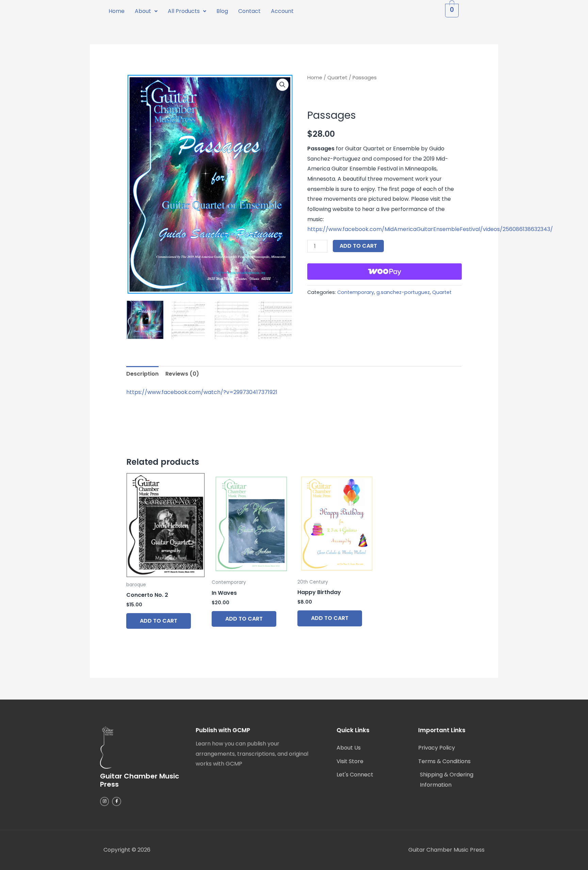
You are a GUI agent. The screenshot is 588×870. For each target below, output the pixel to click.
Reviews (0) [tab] (182, 374)
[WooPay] (384, 271)
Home (117, 11)
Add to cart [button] (158, 621)
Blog (222, 11)
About (143, 11)
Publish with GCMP (223, 730)
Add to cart (358, 246)
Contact (249, 11)
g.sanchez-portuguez (403, 292)
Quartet (337, 77)
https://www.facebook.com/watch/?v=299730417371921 (201, 392)
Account (282, 11)
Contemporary (355, 292)
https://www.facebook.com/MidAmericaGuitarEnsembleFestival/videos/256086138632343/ (430, 229)
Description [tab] (142, 374)
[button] (146, 11)
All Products (184, 11)
